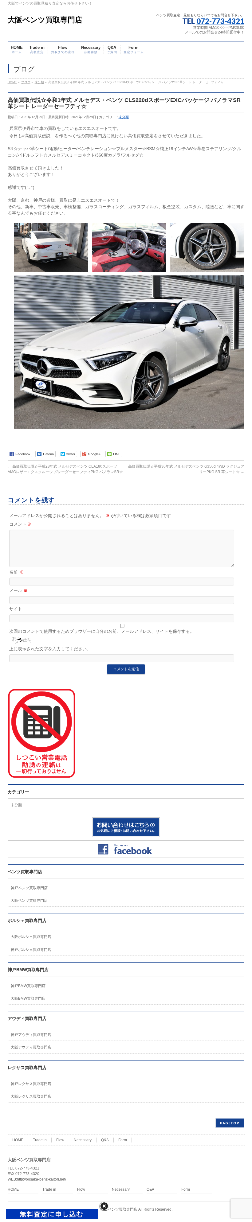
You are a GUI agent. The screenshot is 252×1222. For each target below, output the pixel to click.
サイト (15, 608)
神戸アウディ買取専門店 (31, 1035)
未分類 (124, 117)
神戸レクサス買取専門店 (31, 1084)
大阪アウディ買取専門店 (31, 1047)
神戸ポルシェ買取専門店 (31, 950)
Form (122, 1140)
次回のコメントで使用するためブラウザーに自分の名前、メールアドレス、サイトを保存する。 (101, 631)
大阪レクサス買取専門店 (31, 1096)
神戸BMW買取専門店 (28, 986)
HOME (17, 1140)
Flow (60, 1140)
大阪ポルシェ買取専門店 (31, 937)
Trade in (40, 1140)
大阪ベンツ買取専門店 (45, 20)
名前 (16, 572)
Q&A (105, 1140)
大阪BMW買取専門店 (28, 998)
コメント (20, 524)
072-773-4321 (220, 21)
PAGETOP (229, 1123)
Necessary (83, 1140)
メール (18, 590)
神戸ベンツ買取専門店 (29, 888)
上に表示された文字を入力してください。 (50, 648)
